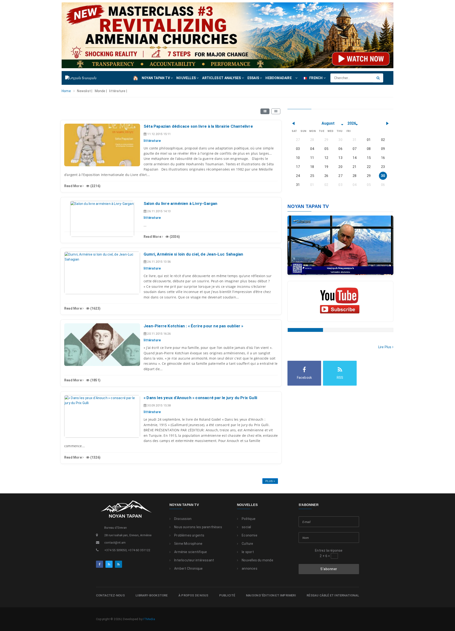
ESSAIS (253, 78)
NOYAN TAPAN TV (156, 78)
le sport (248, 552)
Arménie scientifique (190, 552)
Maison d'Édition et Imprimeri (271, 595)
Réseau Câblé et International (333, 595)
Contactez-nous (110, 595)
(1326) (95, 457)
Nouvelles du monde (257, 560)
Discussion (182, 519)
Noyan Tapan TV (184, 505)
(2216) (95, 186)
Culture (247, 543)
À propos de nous (193, 595)
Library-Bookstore (152, 595)
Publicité (227, 595)
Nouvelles (247, 505)
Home (66, 91)
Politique (248, 519)
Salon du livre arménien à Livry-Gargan (181, 203)
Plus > (270, 481)
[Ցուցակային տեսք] (264, 111)
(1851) (95, 380)
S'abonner (328, 569)
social (246, 527)
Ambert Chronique (188, 568)
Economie (249, 535)
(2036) (174, 237)
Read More (73, 186)
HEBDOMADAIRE (278, 78)
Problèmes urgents (189, 535)
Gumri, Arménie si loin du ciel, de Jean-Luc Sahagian (193, 254)
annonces (249, 568)
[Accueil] (135, 78)
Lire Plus (385, 347)
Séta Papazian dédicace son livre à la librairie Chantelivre (198, 126)
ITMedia (149, 619)
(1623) (95, 308)
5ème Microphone (188, 543)
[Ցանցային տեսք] (275, 111)
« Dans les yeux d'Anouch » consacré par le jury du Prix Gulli (200, 397)
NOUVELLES (186, 78)
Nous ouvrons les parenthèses (198, 527)
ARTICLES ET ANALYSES (221, 78)
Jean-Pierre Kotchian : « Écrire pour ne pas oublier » (193, 326)
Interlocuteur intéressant (194, 560)
